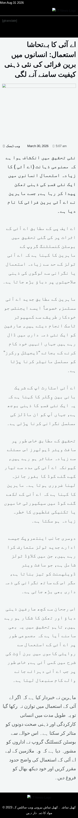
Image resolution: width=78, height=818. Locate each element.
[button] (39, 31)
